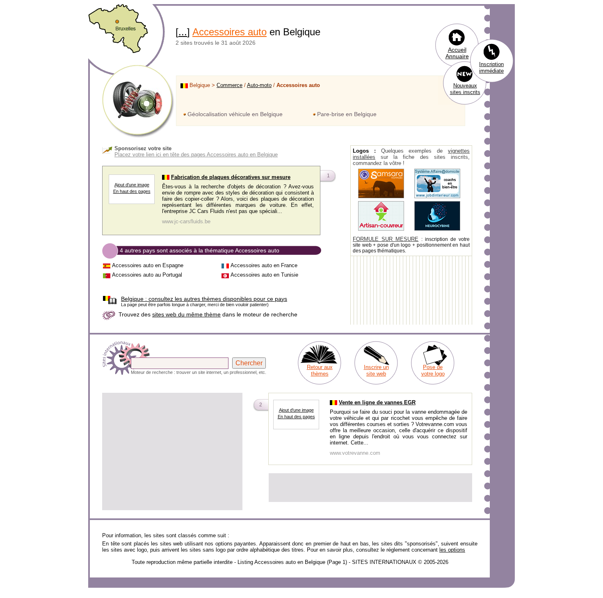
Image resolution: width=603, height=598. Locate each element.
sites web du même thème (186, 314)
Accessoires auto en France (264, 265)
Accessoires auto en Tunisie (264, 275)
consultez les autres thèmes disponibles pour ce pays (204, 299)
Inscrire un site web (376, 370)
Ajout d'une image (131, 184)
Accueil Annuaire (457, 53)
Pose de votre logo (433, 370)
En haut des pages (132, 191)
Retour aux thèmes (320, 370)
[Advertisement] (172, 451)
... (182, 31)
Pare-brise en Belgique (347, 114)
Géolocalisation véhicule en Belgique (235, 114)
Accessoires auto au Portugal (147, 275)
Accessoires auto (229, 31)
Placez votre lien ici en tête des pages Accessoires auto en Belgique (196, 154)
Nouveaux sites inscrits (465, 88)
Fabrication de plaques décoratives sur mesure (230, 177)
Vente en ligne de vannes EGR (377, 402)
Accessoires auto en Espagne (147, 265)
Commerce (229, 85)
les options (452, 550)
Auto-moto (259, 85)
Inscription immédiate (491, 67)
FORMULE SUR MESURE (385, 239)
